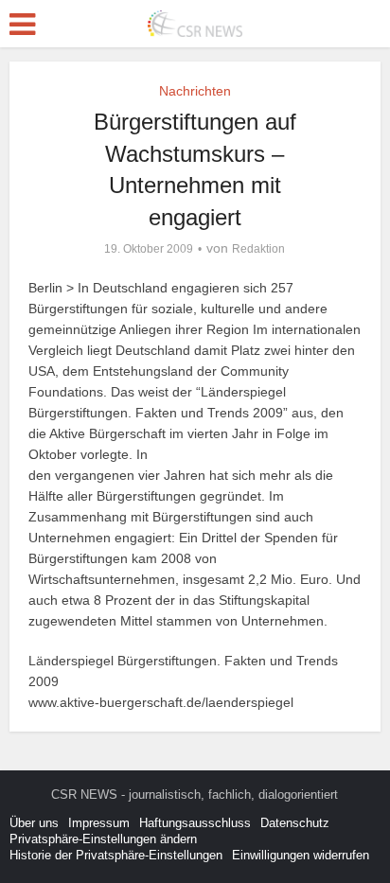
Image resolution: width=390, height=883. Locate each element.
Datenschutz (294, 823)
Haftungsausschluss (195, 823)
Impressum (99, 823)
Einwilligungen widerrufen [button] (300, 855)
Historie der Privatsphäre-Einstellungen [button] (115, 855)
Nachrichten (195, 90)
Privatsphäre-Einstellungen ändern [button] (103, 839)
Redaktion (258, 249)
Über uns (34, 823)
